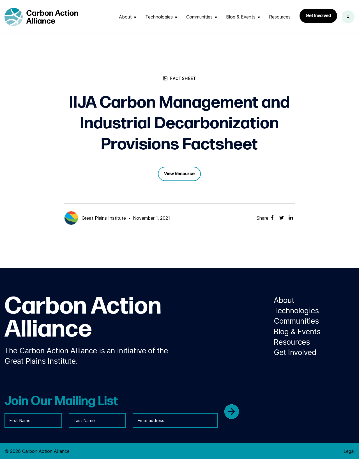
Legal (349, 451)
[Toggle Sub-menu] (135, 17)
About (125, 17)
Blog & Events (241, 17)
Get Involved (318, 15)
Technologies (159, 17)
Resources (280, 17)
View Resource (179, 174)
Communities (199, 17)
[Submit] (231, 411)
